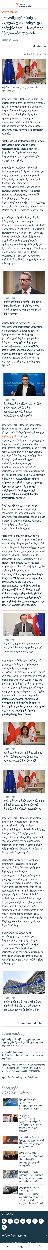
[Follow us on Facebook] (4, 1221)
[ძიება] (40, 1246)
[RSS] (41, 1221)
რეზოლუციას (9, 436)
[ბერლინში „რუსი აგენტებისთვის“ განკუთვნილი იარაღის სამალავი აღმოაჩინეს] (10, 1102)
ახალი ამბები (9, 12)
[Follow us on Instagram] (28, 1221)
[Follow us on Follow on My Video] (22, 1221)
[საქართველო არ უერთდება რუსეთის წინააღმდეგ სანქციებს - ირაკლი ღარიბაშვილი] (24, 624)
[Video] (8, 1246)
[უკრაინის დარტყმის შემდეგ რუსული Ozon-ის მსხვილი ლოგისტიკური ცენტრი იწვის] (10, 1140)
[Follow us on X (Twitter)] (10, 1221)
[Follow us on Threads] (34, 1221)
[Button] (40, 46)
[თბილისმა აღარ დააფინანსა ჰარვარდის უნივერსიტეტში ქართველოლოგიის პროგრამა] (10, 1155)
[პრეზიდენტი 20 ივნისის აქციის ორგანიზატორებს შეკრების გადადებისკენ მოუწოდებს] (24, 733)
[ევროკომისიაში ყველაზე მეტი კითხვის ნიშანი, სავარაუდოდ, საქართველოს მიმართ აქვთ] (24, 982)
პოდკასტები (24, 1246)
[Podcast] (4, 1227)
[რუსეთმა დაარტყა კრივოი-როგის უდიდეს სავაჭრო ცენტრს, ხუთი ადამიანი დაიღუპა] (10, 1174)
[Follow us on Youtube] (16, 1221)
